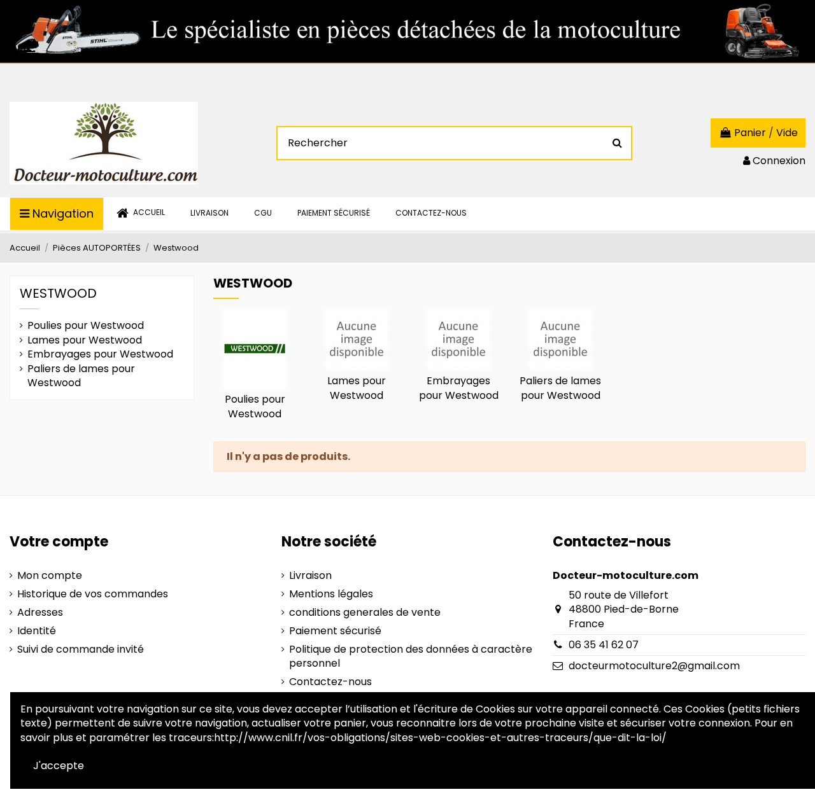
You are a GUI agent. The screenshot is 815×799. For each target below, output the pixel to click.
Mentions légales (331, 594)
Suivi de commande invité (80, 650)
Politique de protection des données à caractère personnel (410, 656)
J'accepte (58, 765)
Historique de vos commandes (92, 594)
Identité (36, 631)
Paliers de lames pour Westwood (560, 387)
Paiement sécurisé (335, 631)
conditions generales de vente (365, 613)
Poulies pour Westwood (255, 406)
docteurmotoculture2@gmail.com (654, 665)
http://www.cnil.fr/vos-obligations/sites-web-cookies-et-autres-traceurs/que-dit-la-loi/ (440, 737)
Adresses (40, 613)
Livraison (310, 576)
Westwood (58, 293)
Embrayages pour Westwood (459, 387)
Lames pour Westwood (356, 387)
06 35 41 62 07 (604, 644)
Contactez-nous (330, 682)
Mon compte (49, 576)
